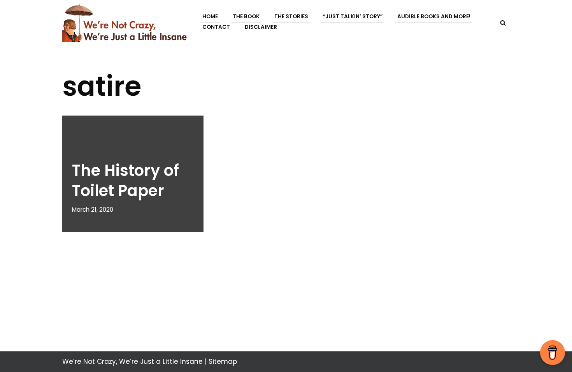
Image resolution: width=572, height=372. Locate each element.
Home (210, 16)
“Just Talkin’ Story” (353, 16)
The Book (246, 16)
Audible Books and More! (433, 16)
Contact (216, 27)
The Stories (291, 16)
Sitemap (223, 361)
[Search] (503, 23)
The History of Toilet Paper (125, 181)
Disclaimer (261, 27)
